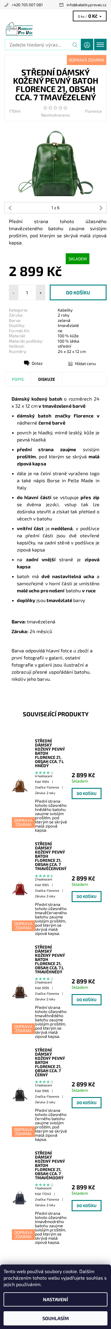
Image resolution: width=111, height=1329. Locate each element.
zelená (64, 320)
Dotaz (37, 363)
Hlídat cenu (85, 363)
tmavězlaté (68, 325)
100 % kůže (68, 335)
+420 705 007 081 (27, 4)
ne (60, 330)
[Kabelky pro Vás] (55, 29)
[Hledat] (75, 44)
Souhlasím (55, 1318)
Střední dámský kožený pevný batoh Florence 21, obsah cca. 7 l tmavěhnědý (50, 959)
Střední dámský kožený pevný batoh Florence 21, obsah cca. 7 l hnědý (50, 753)
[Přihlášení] (87, 44)
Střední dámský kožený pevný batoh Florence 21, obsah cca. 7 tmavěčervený (51, 856)
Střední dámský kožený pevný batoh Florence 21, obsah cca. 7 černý (50, 1062)
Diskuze (46, 379)
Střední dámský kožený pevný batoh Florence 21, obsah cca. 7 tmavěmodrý (50, 1165)
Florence (93, 111)
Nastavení (55, 1299)
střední (64, 346)
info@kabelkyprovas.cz (87, 4)
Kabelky (65, 309)
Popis (18, 379)
